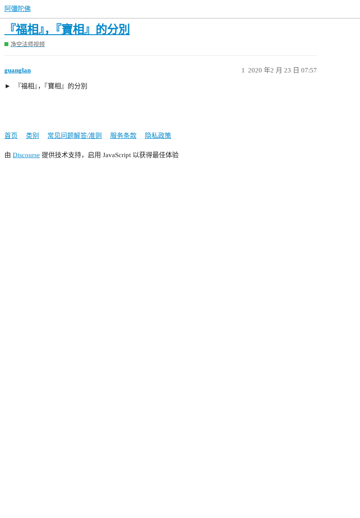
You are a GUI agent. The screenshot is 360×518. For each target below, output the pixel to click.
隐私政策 (158, 135)
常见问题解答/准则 (74, 135)
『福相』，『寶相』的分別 (67, 29)
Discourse (26, 154)
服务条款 (123, 135)
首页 (11, 135)
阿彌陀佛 (17, 8)
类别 (32, 135)
